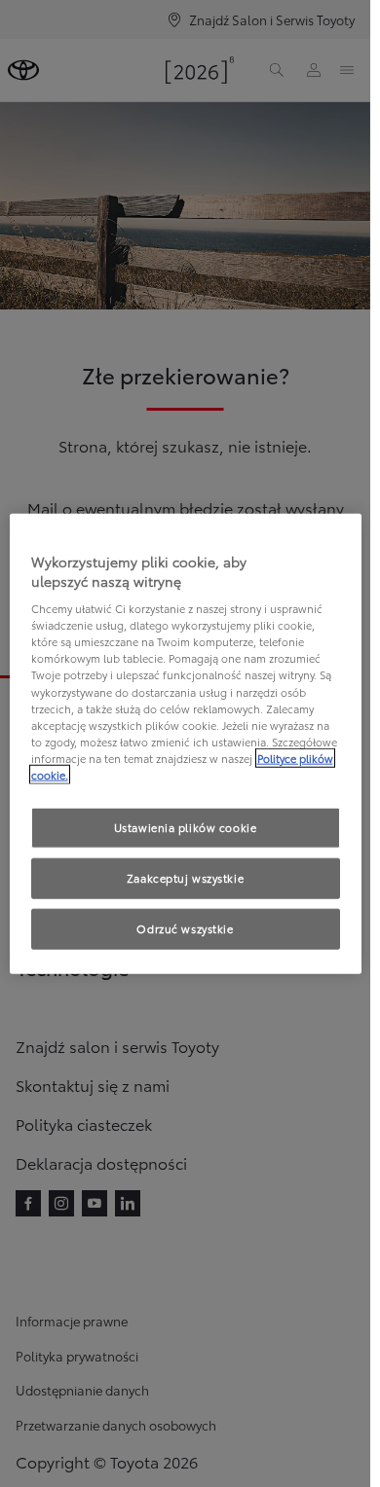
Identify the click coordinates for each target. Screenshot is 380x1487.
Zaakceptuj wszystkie (185, 877)
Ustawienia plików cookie (185, 827)
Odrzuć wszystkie (184, 927)
